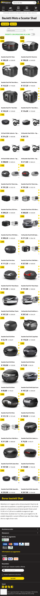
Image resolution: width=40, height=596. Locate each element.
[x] (6, 587)
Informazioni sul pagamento (11, 552)
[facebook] (12, 587)
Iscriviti (13, 578)
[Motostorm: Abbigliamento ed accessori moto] (6, 3)
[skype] (9, 587)
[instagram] (3, 587)
